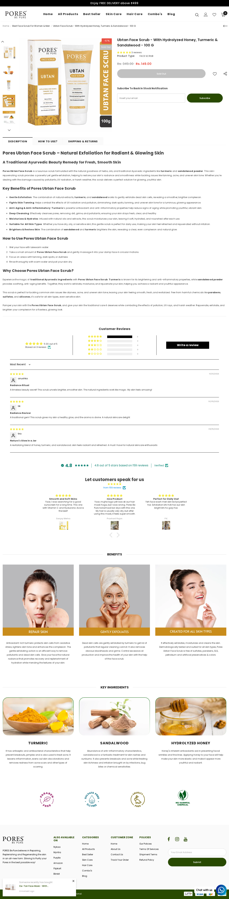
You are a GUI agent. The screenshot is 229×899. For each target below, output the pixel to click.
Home (6, 25)
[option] (65, 85)
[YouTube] (185, 839)
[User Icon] (206, 14)
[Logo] (15, 15)
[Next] (9, 130)
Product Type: (126, 56)
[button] (124, 52)
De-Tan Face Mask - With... (34, 886)
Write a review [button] (188, 345)
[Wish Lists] (215, 74)
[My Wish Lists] (214, 14)
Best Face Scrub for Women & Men (31, 25)
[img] (17, 373)
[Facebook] (168, 839)
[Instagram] (177, 839)
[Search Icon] (197, 14)
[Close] (73, 880)
